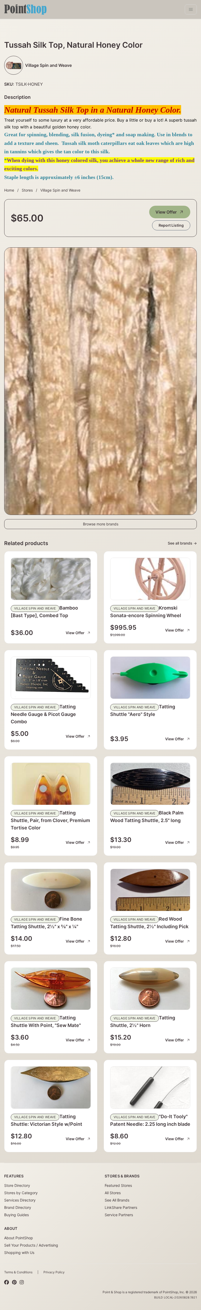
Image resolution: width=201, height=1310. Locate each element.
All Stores (113, 1193)
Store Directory (17, 1185)
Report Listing (171, 225)
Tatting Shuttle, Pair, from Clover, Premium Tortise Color (50, 820)
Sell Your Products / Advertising (31, 1245)
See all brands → (182, 543)
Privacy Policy (54, 1272)
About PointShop (18, 1238)
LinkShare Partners (121, 1207)
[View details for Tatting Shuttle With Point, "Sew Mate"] (51, 988)
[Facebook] (6, 1282)
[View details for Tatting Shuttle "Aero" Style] (150, 677)
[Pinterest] (14, 1282)
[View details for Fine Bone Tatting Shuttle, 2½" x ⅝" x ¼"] (51, 890)
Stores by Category (21, 1193)
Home (9, 190)
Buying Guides (16, 1215)
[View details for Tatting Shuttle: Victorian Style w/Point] (51, 1087)
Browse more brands (100, 524)
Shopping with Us (19, 1252)
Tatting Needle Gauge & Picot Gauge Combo (43, 714)
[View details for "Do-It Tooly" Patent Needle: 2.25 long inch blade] (150, 1087)
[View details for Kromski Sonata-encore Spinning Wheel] (150, 579)
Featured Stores (118, 1185)
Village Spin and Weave (60, 190)
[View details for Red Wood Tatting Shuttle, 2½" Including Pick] (150, 890)
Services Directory (20, 1200)
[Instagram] (22, 1282)
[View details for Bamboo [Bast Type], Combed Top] (51, 579)
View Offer (166, 212)
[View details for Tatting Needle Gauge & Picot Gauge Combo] (51, 677)
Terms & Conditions (18, 1272)
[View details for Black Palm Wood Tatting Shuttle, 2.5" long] (150, 784)
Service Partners (119, 1215)
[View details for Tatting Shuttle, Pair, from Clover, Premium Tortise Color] (51, 784)
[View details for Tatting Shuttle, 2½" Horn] (150, 988)
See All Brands (117, 1200)
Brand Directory (17, 1207)
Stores (27, 190)
